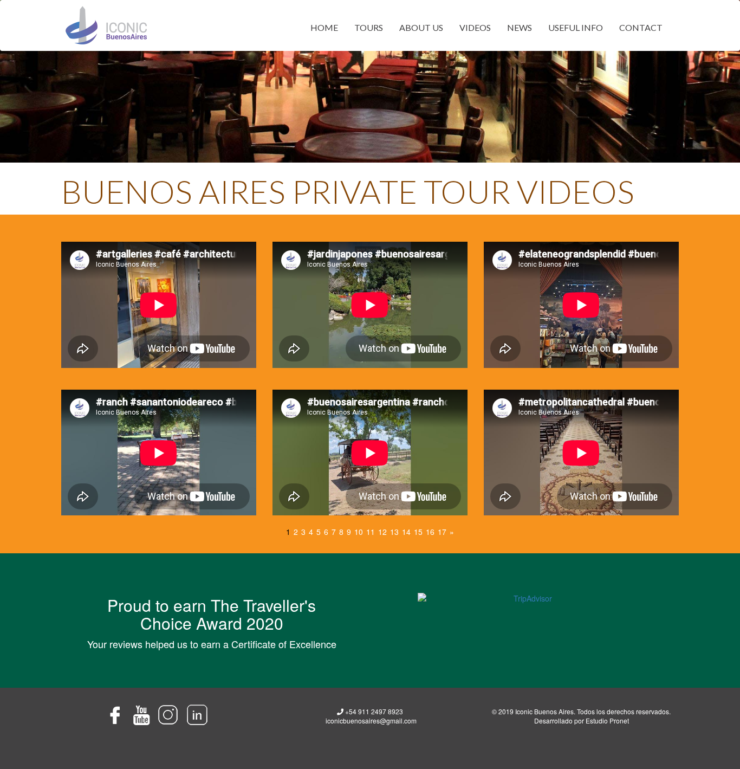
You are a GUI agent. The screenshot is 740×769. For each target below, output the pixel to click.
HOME (324, 27)
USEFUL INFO (575, 27)
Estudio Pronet (607, 720)
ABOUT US (421, 27)
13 (394, 531)
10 (358, 531)
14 (406, 531)
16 (430, 531)
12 (382, 531)
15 (418, 531)
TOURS (368, 27)
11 (370, 531)
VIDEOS (475, 27)
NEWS (519, 27)
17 (442, 531)
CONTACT (641, 27)
